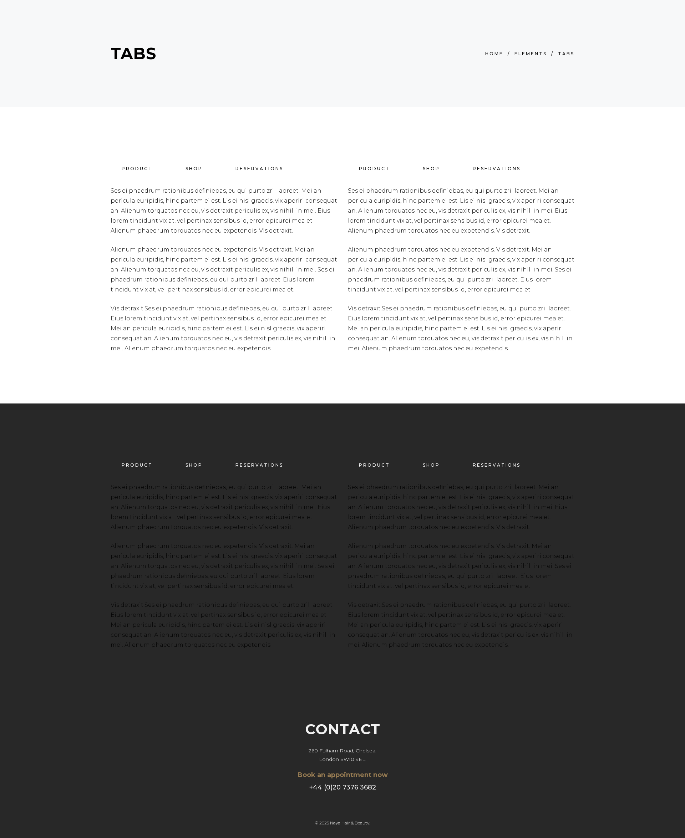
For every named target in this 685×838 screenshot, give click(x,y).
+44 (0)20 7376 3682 (342, 787)
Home (494, 53)
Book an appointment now (343, 775)
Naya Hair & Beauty (349, 823)
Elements (530, 53)
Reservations (259, 168)
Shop (194, 168)
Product (137, 168)
